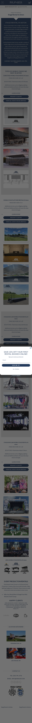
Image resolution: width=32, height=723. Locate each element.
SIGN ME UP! (16, 365)
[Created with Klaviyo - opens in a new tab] (16, 375)
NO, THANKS (16, 369)
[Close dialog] (30, 348)
